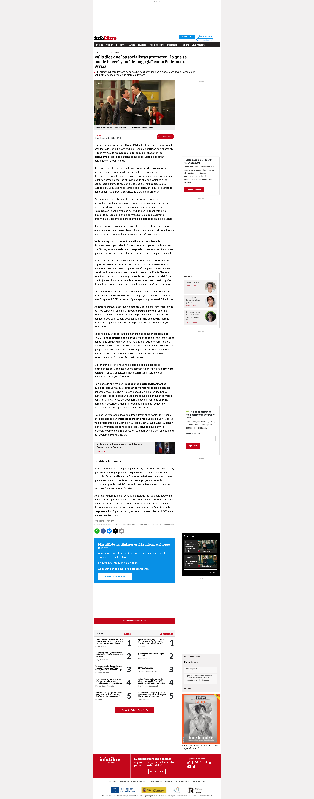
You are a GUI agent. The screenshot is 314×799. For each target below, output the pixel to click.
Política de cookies (198, 781)
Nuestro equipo (123, 781)
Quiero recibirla (194, 190)
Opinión (109, 45)
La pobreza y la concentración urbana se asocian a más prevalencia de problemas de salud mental (108, 682)
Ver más (187, 689)
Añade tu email (193, 434)
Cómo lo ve (189, 536)
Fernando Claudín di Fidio (147, 671)
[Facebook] (192, 763)
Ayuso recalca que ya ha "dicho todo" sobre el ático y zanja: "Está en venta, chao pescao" (108, 694)
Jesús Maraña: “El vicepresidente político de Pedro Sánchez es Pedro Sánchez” (191, 561)
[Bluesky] (196, 762)
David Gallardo (100, 646)
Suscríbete (187, 37)
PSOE (110, 524)
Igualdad (142, 45)
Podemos (157, 524)
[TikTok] (194, 767)
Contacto (112, 781)
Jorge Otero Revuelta (103, 660)
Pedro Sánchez (144, 524)
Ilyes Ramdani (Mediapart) (148, 686)
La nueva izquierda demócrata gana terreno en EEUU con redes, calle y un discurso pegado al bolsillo (109, 669)
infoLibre (98, 699)
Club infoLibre (198, 45)
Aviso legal (168, 781)
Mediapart (172, 45)
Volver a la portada (134, 709)
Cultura (132, 45)
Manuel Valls (169, 524)
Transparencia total (204, 40)
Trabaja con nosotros (138, 781)
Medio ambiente (156, 45)
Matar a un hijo (192, 283)
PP (104, 524)
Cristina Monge (191, 322)
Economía (120, 45)
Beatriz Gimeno (192, 286)
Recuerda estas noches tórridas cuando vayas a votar (193, 316)
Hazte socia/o (157, 771)
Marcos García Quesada (104, 686)
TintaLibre (184, 45)
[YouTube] (189, 767)
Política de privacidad (182, 781)
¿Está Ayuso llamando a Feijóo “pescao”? (151, 655)
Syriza (118, 524)
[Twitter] (201, 762)
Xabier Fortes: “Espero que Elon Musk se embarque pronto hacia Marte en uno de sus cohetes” (109, 641)
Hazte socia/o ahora (115, 576)
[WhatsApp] (188, 762)
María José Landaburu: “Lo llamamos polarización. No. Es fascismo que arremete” (191, 546)
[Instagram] (210, 762)
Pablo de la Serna (102, 673)
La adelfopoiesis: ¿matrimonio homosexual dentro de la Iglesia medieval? (109, 655)
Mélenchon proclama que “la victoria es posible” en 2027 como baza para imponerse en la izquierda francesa (152, 682)
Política (99, 45)
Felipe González (129, 524)
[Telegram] (205, 762)
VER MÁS (213, 572)
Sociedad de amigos (155, 781)
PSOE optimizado (145, 668)
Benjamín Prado (144, 659)
